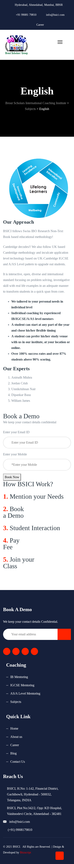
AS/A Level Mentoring (25, 693)
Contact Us (17, 761)
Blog (13, 753)
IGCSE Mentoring (22, 685)
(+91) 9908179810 (19, 829)
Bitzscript (25, 852)
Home (14, 728)
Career (40, 24)
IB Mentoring (19, 677)
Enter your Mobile (15, 454)
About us (16, 737)
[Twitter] (16, 651)
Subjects (15, 702)
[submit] (64, 634)
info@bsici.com (19, 821)
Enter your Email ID (16, 432)
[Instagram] (34, 651)
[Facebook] (6, 651)
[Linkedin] (25, 651)
